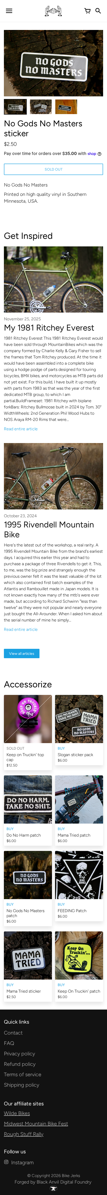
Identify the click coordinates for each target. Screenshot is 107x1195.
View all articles (21, 653)
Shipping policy (21, 1085)
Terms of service (22, 1074)
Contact (13, 1033)
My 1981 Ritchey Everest (49, 328)
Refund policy (20, 1064)
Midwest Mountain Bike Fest (36, 1124)
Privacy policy (19, 1053)
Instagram (22, 1162)
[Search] (98, 11)
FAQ (9, 1043)
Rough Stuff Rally (23, 1134)
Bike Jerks (71, 1175)
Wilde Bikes (17, 1113)
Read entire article (21, 428)
